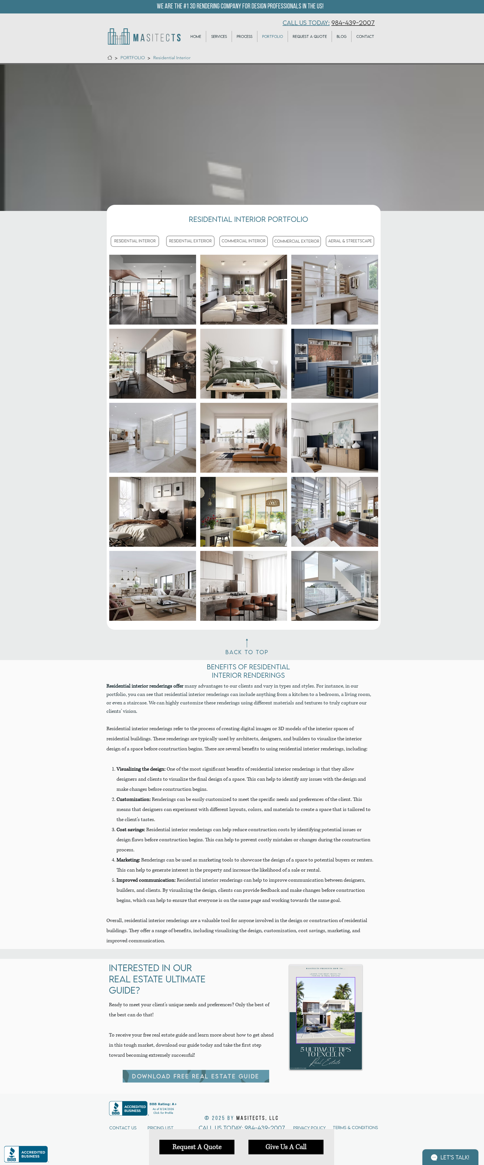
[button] (152, 290)
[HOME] (110, 57)
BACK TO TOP (247, 652)
